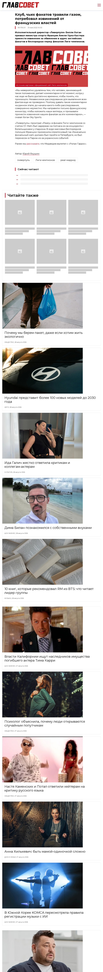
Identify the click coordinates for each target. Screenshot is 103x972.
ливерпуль (23, 160)
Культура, (8, 472)
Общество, (9, 342)
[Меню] (98, 5)
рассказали (33, 143)
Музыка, (8, 598)
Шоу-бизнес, (10, 533)
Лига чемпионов (45, 160)
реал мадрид (68, 160)
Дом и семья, (10, 857)
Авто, (7, 407)
